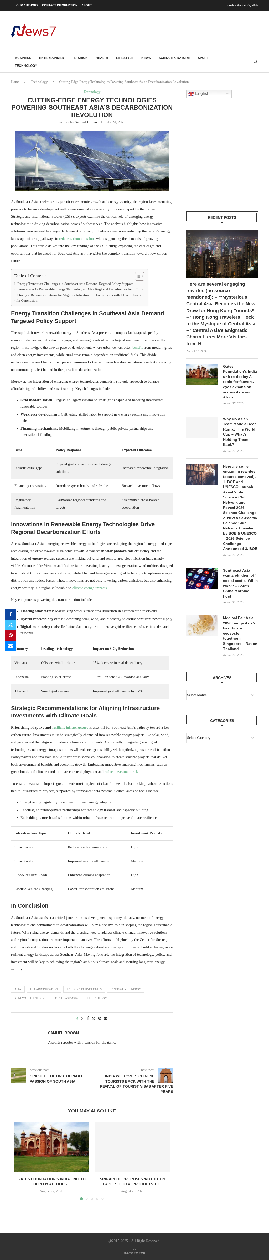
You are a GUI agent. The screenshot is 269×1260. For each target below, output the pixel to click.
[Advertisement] (162, 30)
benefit (137, 348)
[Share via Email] (10, 646)
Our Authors (27, 5)
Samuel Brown (86, 122)
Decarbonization (44, 989)
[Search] (255, 62)
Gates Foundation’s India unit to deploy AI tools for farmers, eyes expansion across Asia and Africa (240, 381)
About (86, 5)
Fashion (81, 58)
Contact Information (59, 5)
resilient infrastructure (70, 728)
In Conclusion (27, 300)
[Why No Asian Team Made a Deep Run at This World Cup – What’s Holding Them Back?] (202, 427)
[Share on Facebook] (10, 614)
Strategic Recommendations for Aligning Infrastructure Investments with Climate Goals (79, 295)
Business (23, 58)
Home (15, 82)
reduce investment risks (122, 772)
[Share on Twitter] (10, 625)
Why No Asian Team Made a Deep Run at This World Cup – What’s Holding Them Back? (240, 432)
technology (97, 998)
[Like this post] (81, 1018)
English (201, 93)
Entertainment (52, 58)
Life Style (124, 58)
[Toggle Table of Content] (137, 276)
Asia (17, 989)
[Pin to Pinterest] (10, 635)
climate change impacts (89, 588)
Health (102, 58)
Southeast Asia (66, 998)
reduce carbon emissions (77, 239)
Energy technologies (84, 989)
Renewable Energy (29, 998)
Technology (26, 66)
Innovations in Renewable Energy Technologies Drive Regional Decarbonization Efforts (80, 289)
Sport (203, 58)
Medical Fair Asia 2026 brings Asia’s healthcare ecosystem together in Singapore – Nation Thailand (240, 633)
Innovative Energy (126, 989)
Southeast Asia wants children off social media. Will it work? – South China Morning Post (240, 583)
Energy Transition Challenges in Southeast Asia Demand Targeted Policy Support (75, 284)
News (146, 58)
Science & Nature (174, 58)
